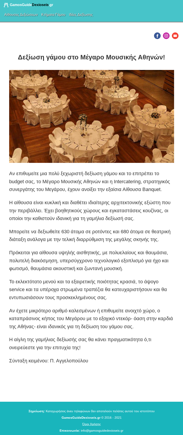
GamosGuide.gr (31, 5)
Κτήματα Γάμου (53, 15)
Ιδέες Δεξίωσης (81, 15)
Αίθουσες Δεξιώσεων (21, 15)
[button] (157, 35)
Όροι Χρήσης (91, 424)
